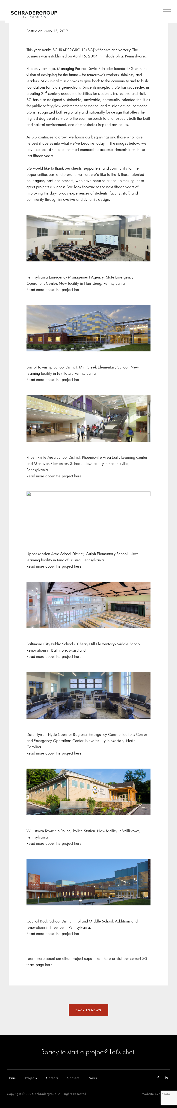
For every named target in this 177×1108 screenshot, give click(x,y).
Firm (12, 1077)
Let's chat (122, 1051)
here (78, 289)
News (92, 1077)
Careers (52, 1077)
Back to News (88, 1010)
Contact (73, 1077)
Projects (31, 1077)
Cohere (164, 1094)
